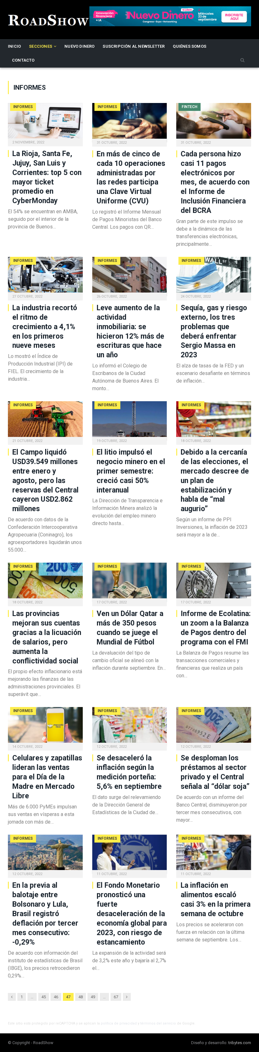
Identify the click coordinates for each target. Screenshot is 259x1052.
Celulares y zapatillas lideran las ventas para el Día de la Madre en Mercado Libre (47, 777)
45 (43, 997)
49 (93, 997)
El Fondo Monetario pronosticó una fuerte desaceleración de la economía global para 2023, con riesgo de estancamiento (132, 913)
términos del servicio (158, 1023)
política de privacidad (119, 1023)
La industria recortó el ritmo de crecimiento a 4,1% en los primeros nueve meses (44, 327)
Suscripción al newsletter (134, 46)
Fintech (189, 107)
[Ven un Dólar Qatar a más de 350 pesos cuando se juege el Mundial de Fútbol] (129, 582)
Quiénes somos (189, 46)
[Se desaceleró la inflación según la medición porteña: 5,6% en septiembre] (129, 727)
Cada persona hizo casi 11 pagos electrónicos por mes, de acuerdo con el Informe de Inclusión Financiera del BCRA (215, 182)
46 (56, 997)
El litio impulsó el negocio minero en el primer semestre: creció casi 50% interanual (131, 471)
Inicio (14, 46)
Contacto (23, 60)
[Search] (242, 60)
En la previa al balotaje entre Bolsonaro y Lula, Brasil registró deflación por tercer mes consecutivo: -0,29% (45, 913)
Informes (23, 107)
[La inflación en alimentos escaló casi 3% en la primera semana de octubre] (213, 854)
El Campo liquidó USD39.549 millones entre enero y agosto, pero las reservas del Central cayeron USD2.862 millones (45, 480)
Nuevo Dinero (79, 46)
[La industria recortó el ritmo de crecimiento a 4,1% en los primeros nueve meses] (45, 276)
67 (116, 997)
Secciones (40, 46)
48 (80, 997)
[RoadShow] (48, 19)
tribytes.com (239, 1042)
